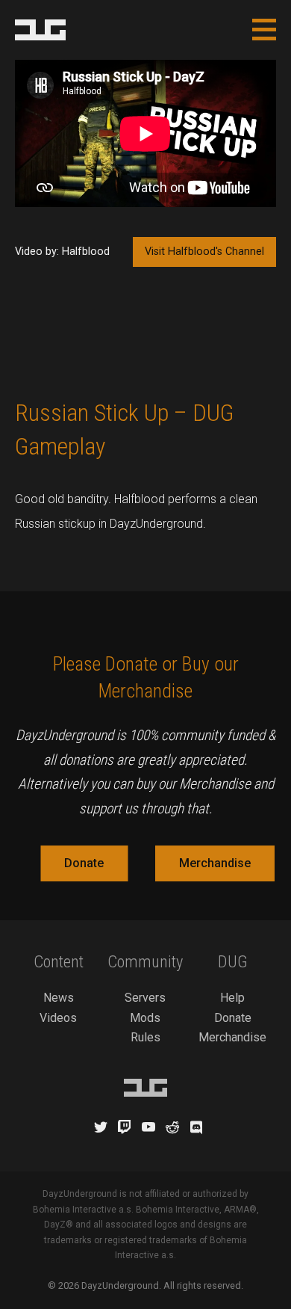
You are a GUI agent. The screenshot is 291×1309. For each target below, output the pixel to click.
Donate (84, 863)
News (58, 998)
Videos (58, 1018)
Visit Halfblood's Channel (204, 251)
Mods (145, 1018)
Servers (145, 998)
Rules (145, 1037)
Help (232, 998)
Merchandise (215, 863)
